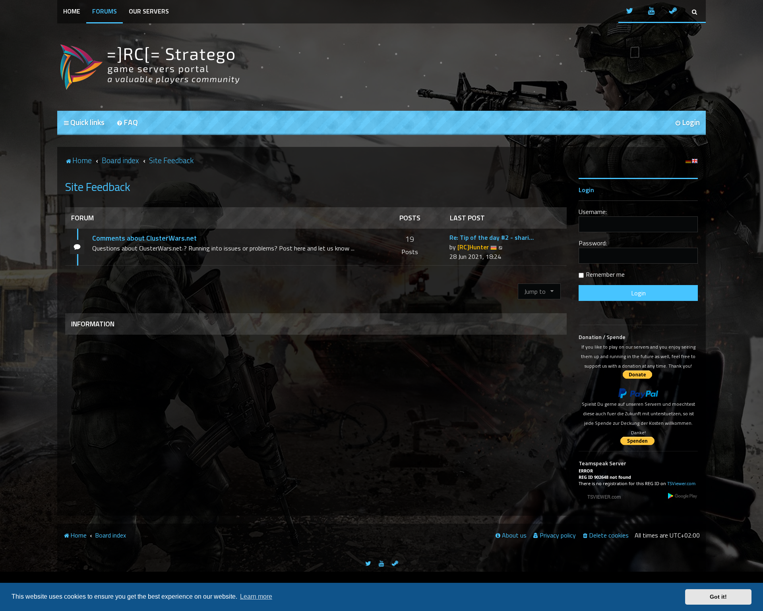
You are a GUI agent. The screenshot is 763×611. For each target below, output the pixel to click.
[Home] (148, 67)
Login (586, 190)
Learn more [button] (256, 596)
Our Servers (149, 11)
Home (71, 11)
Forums (104, 11)
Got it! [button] (718, 597)
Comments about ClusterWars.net (144, 238)
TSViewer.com (681, 483)
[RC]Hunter (473, 247)
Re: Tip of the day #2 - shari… (491, 237)
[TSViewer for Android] (683, 495)
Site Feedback (97, 186)
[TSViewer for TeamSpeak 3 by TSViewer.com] (601, 496)
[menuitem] (127, 123)
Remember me (605, 274)
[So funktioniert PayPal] (638, 393)
